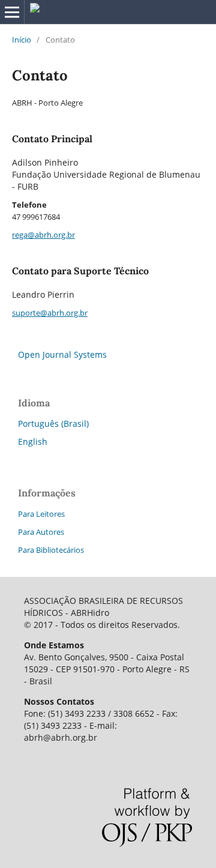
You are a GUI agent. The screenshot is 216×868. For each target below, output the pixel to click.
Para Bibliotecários (51, 549)
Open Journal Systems (62, 354)
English (32, 441)
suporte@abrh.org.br (50, 312)
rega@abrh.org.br (43, 234)
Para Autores (41, 531)
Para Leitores (41, 513)
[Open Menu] (12, 12)
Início (21, 39)
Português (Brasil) (53, 423)
